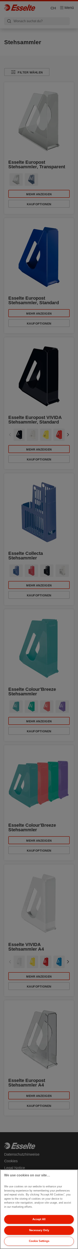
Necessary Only (39, 1230)
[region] (39, 1209)
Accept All (39, 1219)
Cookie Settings (39, 1241)
